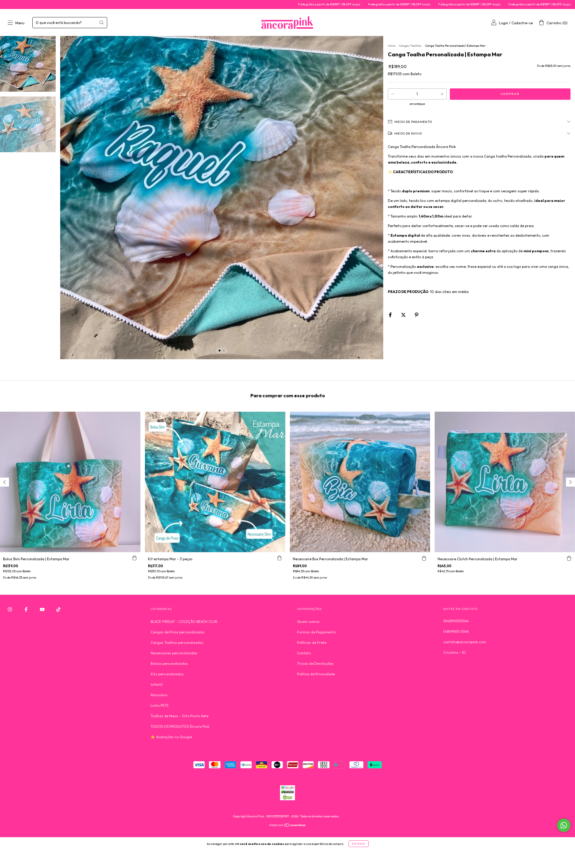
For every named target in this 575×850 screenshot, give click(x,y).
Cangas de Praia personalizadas (178, 632)
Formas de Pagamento (316, 632)
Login (503, 23)
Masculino (159, 695)
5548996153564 (456, 621)
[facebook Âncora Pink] (26, 609)
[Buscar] (101, 22)
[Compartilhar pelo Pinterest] (416, 314)
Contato (304, 653)
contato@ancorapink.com (464, 642)
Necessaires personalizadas (174, 653)
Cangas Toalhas (410, 46)
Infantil (157, 684)
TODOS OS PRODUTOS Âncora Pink (180, 726)
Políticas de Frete (311, 642)
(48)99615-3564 (456, 631)
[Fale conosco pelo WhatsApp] (564, 825)
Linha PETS (159, 705)
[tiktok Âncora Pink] (58, 609)
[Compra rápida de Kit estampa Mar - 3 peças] (279, 558)
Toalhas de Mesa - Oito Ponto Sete (179, 716)
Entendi (358, 843)
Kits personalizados (167, 674)
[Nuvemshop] (287, 826)
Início (391, 46)
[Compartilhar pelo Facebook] (391, 314)
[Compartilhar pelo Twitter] (404, 314)
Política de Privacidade (316, 674)
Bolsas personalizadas (169, 663)
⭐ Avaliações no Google (171, 737)
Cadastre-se (522, 23)
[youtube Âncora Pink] (43, 609)
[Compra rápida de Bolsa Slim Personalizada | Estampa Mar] (134, 558)
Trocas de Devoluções (315, 663)
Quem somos (308, 621)
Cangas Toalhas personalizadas (177, 642)
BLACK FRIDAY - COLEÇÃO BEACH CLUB (184, 621)
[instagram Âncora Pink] (10, 609)
